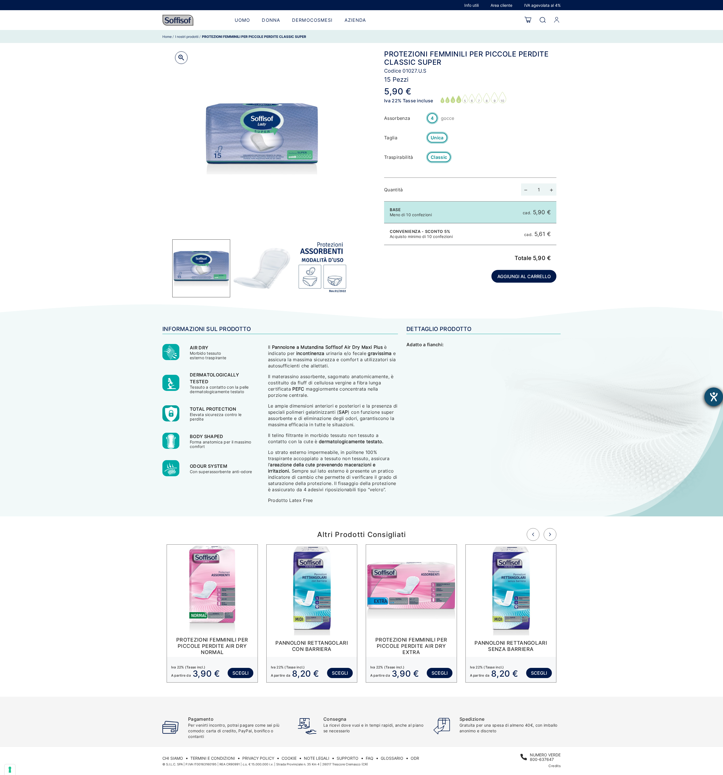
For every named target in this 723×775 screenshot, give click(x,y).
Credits (554, 766)
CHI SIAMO (172, 758)
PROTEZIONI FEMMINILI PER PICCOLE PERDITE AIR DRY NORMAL (212, 646)
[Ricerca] (543, 20)
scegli (240, 673)
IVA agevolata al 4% (542, 5)
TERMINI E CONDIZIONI (212, 758)
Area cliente (501, 5)
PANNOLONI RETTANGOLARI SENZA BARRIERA (510, 646)
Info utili (471, 5)
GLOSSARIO (392, 758)
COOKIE (289, 758)
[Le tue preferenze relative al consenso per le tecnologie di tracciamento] (10, 769)
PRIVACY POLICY (258, 758)
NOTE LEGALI (316, 758)
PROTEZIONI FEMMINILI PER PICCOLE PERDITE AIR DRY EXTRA (411, 646)
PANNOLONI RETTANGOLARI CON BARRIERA (311, 646)
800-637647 (542, 759)
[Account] (556, 20)
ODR (415, 758)
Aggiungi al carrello (524, 276)
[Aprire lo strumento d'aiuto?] (713, 397)
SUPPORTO (347, 758)
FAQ (369, 758)
